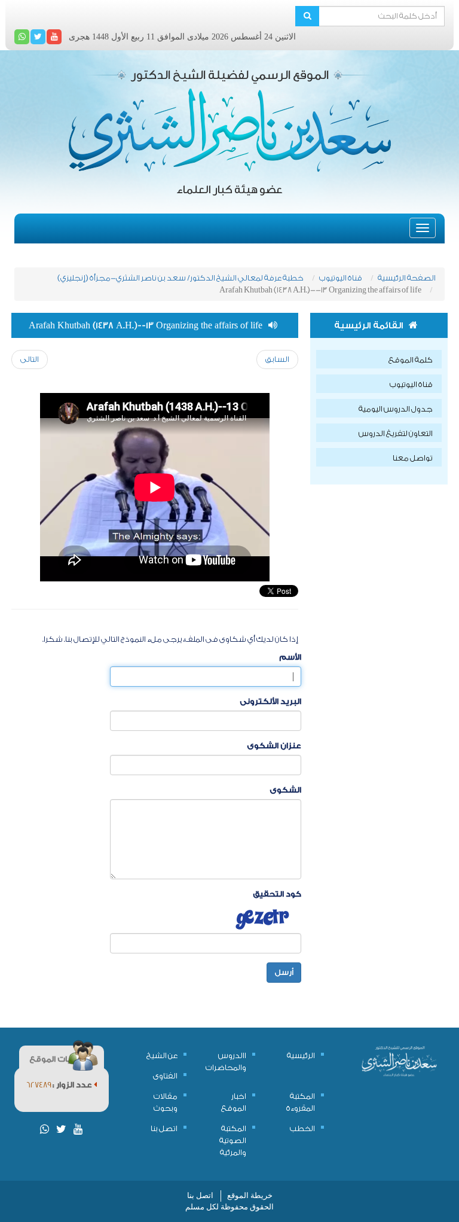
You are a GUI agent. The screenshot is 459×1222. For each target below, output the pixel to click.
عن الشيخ (162, 1055)
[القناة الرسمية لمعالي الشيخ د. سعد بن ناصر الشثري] (54, 36)
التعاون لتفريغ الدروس (396, 433)
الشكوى (285, 789)
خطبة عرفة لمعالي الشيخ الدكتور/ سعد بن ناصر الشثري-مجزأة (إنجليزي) (180, 277)
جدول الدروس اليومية (396, 408)
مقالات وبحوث (166, 1102)
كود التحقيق (277, 893)
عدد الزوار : (73, 1084)
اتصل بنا (164, 1128)
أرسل (283, 972)
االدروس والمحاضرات (226, 1061)
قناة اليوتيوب (340, 277)
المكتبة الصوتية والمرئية (232, 1140)
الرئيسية (301, 1055)
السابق (277, 359)
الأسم (290, 657)
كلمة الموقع (410, 359)
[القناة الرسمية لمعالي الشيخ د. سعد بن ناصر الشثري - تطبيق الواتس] (21, 36)
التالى (29, 359)
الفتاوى (165, 1075)
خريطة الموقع (250, 1195)
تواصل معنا (413, 457)
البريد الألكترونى (270, 701)
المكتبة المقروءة (300, 1102)
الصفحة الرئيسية (407, 277)
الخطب (302, 1128)
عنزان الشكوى (274, 745)
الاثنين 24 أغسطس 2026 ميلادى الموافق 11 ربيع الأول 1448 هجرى (182, 36)
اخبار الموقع (233, 1102)
